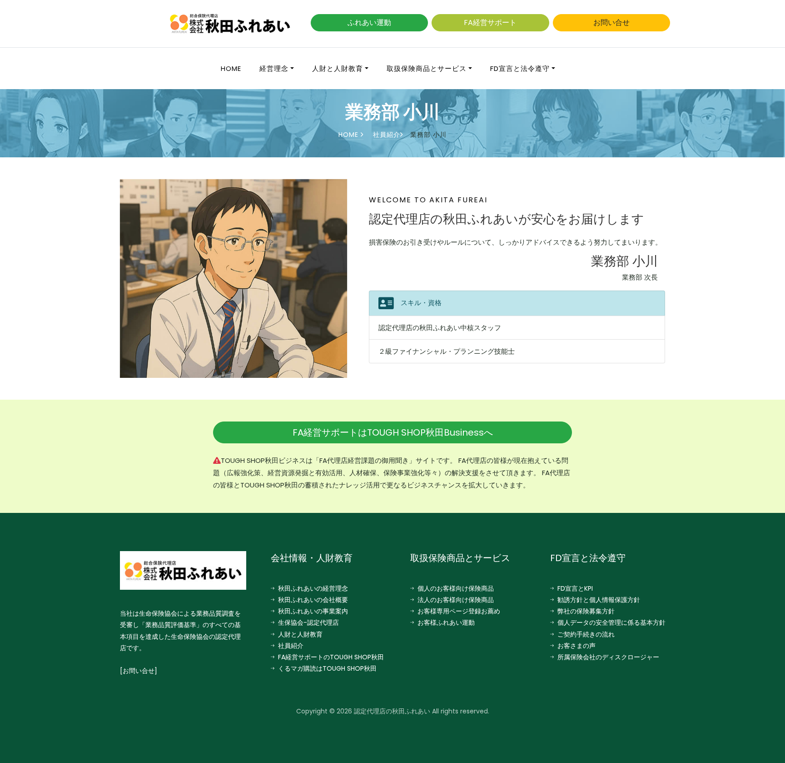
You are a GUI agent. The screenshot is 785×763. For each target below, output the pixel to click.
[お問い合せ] (138, 670)
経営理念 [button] (273, 68)
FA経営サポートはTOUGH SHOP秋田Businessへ (393, 432)
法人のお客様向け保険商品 (455, 599)
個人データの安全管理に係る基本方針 (611, 622)
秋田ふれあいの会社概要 (313, 599)
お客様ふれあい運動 (446, 622)
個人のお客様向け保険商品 (455, 588)
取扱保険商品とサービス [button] (427, 68)
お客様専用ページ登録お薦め (458, 611)
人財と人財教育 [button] (337, 68)
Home (231, 68)
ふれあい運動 (369, 22)
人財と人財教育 (300, 634)
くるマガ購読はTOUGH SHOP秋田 (327, 668)
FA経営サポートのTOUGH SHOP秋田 (331, 657)
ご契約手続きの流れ (586, 634)
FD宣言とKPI (575, 588)
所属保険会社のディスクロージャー (608, 657)
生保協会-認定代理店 (308, 622)
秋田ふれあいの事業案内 (313, 611)
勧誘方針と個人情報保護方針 (598, 599)
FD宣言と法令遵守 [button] (520, 68)
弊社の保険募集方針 (586, 611)
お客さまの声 (576, 645)
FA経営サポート (490, 22)
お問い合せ (611, 22)
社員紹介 (386, 134)
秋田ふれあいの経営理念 (313, 588)
